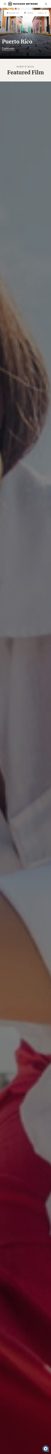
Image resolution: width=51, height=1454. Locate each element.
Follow (41, 13)
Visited (30, 13)
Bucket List (14, 13)
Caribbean (8, 48)
